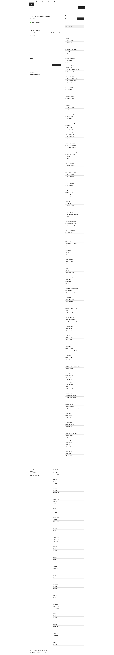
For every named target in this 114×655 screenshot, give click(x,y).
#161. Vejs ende (68, 100)
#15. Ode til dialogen (68, 426)
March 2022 (55, 557)
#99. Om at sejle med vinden (70, 239)
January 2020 (55, 604)
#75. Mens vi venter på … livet (70, 292)
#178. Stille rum (67, 62)
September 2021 (56, 568)
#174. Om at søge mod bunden (70, 71)
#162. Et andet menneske (69, 98)
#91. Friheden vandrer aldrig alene (71, 257)
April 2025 (54, 486)
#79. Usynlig (67, 283)
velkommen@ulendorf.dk (34, 475)
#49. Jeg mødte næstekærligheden (71, 350)
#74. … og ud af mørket (69, 294)
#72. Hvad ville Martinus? (69, 299)
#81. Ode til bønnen (68, 279)
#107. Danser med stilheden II (70, 221)
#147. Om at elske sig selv (69, 132)
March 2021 (55, 582)
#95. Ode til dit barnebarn (69, 248)
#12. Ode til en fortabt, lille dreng (71, 433)
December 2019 (56, 606)
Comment (32, 35)
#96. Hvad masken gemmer (70, 245)
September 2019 (56, 611)
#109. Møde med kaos (69, 216)
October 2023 (55, 519)
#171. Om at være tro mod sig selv (71, 78)
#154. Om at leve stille (69, 116)
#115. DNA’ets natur (68, 203)
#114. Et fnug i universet (69, 205)
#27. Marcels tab (68, 399)
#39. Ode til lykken (68, 373)
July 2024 (54, 503)
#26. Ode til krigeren (68, 402)
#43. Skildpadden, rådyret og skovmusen (72, 364)
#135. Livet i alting (68, 158)
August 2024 (55, 501)
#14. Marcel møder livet (69, 428)
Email (31, 58)
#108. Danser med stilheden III (70, 219)
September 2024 (56, 499)
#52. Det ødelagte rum (69, 344)
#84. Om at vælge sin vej (69, 272)
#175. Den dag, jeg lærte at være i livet (72, 69)
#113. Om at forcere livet (69, 207)
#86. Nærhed (67, 268)
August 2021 (55, 570)
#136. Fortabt (67, 156)
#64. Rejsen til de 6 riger (69, 317)
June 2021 (55, 575)
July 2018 (54, 642)
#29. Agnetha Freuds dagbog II (70, 395)
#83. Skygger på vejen (69, 274)
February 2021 (55, 584)
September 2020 (56, 593)
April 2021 (54, 579)
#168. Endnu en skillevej (69, 85)
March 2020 (55, 602)
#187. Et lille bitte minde (69, 42)
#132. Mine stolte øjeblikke (70, 165)
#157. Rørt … (67, 109)
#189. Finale (67, 38)
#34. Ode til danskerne (69, 384)
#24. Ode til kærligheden (69, 406)
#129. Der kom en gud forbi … (70, 172)
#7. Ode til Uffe (67, 444)
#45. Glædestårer (68, 359)
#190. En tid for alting (69, 36)
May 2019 (54, 619)
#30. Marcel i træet (68, 393)
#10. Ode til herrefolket (69, 437)
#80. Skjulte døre (68, 281)
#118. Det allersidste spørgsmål (70, 196)
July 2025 (54, 481)
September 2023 (56, 521)
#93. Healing (67, 252)
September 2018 (56, 637)
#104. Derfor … (67, 228)
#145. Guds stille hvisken (69, 136)
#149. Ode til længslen (69, 127)
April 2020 (54, 599)
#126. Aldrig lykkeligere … (69, 178)
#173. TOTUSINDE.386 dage (70, 74)
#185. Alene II (67, 47)
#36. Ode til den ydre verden (70, 379)
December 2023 (56, 517)
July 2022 (54, 548)
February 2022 (55, 559)
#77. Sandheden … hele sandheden (71, 288)
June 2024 (55, 506)
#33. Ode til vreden (68, 386)
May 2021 (54, 577)
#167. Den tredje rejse (69, 87)
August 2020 (55, 595)
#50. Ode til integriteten (69, 348)
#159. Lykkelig (67, 105)
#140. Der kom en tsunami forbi (70, 147)
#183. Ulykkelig (67, 51)
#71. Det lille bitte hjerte (69, 301)
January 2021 (55, 586)
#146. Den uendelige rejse (69, 134)
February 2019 (55, 626)
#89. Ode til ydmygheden (69, 261)
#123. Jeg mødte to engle (69, 185)
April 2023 (54, 532)
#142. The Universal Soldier (70, 143)
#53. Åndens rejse (68, 341)
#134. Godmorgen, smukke (70, 161)
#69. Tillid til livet (68, 306)
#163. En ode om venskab (69, 96)
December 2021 (56, 561)
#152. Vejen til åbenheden (69, 120)
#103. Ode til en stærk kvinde (70, 230)
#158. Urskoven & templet (69, 107)
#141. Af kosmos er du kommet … (71, 145)
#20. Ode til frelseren (68, 415)
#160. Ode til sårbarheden (69, 103)
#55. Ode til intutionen (69, 337)
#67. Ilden (66, 310)
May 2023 (54, 530)
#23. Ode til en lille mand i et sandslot (72, 408)
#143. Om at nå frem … (69, 140)
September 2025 (56, 477)
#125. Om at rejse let (68, 181)
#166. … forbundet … (69, 89)
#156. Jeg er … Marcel (69, 111)
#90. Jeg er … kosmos (69, 259)
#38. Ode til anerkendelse (69, 375)
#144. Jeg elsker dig (68, 138)
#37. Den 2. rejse (68, 377)
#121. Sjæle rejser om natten (70, 190)
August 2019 (55, 613)
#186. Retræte (67, 44)
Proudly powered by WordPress (59, 651)
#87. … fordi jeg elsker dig (69, 265)
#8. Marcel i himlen (68, 442)
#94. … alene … (68, 250)
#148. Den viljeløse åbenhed (70, 129)
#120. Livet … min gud (69, 192)
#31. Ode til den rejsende (69, 391)
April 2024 (54, 510)
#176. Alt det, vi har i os (69, 67)
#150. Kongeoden (68, 125)
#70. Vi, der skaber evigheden (70, 303)
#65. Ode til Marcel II (68, 315)
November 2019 (56, 608)
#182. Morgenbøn (68, 53)
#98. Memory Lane (68, 241)
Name (31, 52)
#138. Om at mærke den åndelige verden (72, 152)
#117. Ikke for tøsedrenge (69, 198)
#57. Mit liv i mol (68, 332)
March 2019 (55, 624)
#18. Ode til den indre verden (70, 420)
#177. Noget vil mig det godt (70, 65)
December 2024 (56, 492)
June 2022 (55, 550)
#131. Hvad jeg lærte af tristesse (71, 167)
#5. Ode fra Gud (68, 449)
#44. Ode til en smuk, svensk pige (71, 361)
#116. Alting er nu (68, 201)
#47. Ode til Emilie (68, 355)
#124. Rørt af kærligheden (69, 183)
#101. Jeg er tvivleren (69, 234)
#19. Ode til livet (68, 417)
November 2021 (56, 564)
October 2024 (55, 497)
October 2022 (55, 541)
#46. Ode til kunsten (68, 357)
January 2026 (55, 472)
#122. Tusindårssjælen (69, 187)
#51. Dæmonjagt (68, 346)
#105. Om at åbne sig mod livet (70, 225)
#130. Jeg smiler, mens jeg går (70, 169)
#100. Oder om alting (68, 236)
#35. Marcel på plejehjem (69, 382)
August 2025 (55, 479)
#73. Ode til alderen (68, 297)
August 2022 (55, 546)
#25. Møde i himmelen (69, 404)
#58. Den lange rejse (68, 330)
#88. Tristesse (67, 263)
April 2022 (54, 555)
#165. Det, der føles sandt (69, 91)
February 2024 (55, 515)
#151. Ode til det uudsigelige (70, 123)
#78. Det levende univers (69, 286)
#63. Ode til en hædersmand (70, 319)
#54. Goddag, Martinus (69, 339)
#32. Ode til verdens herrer (70, 388)
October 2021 (55, 566)
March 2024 (55, 512)
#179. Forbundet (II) (68, 60)
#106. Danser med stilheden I (70, 223)
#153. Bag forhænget (68, 118)
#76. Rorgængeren (68, 290)
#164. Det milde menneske (70, 94)
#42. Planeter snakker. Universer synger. (72, 366)
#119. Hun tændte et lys (69, 194)
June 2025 (55, 483)
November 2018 (56, 633)
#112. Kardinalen (68, 210)
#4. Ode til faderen (68, 451)
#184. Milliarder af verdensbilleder (71, 49)
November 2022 (56, 539)
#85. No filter (67, 270)
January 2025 (55, 490)
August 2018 (55, 640)
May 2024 (54, 508)
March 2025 (55, 488)
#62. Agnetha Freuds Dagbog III (71, 321)
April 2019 (54, 622)
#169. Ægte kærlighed (69, 82)
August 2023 (55, 523)
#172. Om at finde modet (69, 76)
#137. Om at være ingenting (70, 154)
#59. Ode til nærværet (69, 328)
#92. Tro (66, 254)
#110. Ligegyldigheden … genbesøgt (71, 214)
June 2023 (55, 528)
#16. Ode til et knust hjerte (69, 424)
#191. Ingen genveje (68, 33)
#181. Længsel (67, 56)
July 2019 (54, 615)
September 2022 (56, 544)
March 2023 (55, 535)
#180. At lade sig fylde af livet (70, 58)
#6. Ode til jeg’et (68, 446)
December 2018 (56, 631)
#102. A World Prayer (69, 232)
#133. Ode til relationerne (69, 163)
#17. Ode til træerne (68, 422)
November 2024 (56, 494)
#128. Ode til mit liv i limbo (69, 174)
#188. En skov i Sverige (69, 40)
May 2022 (54, 552)
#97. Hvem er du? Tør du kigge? (71, 243)
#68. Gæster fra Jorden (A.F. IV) (71, 308)
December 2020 (56, 588)
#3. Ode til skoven (68, 453)
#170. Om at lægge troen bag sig (71, 80)
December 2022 (56, 537)
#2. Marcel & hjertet (68, 455)
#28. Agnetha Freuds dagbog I (70, 397)
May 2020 (54, 597)
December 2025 (56, 474)
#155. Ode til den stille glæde (70, 114)
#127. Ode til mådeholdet (69, 176)
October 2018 (55, 635)
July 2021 (54, 573)
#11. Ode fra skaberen (69, 435)
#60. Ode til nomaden (69, 326)
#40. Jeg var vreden (68, 370)
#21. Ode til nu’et (68, 413)
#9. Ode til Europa (68, 440)
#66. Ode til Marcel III (69, 312)
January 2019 (55, 628)
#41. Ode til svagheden (69, 368)
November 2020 (56, 590)
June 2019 (55, 617)
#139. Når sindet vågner (69, 149)
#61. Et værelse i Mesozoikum (70, 324)
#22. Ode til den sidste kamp (70, 411)
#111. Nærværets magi (69, 212)
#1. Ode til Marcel (68, 457)
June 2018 (55, 644)
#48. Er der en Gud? (68, 353)
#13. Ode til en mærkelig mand (70, 431)
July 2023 (54, 526)
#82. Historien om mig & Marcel (70, 277)
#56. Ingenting (67, 335)
